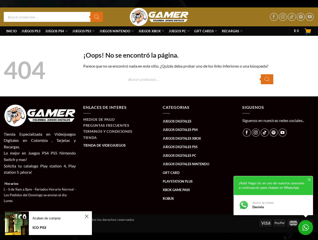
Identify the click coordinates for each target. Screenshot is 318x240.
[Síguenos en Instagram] (283, 17)
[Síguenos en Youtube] (310, 17)
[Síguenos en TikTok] (292, 17)
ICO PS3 (39, 228)
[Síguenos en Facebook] (274, 17)
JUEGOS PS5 (81, 31)
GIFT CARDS (204, 31)
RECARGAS (230, 31)
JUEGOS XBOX (149, 31)
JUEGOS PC (177, 31)
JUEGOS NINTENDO (114, 31)
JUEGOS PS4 (54, 31)
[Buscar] (96, 17)
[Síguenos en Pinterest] (301, 17)
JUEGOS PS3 (30, 31)
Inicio (11, 31)
